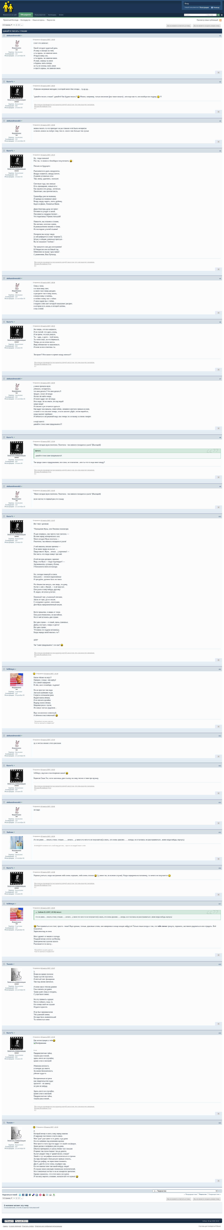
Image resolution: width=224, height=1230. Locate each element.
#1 (220, 36)
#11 (220, 669)
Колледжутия (25, 20)
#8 (220, 437)
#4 (220, 151)
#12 (220, 736)
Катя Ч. (10, 82)
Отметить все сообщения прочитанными (48, 1226)
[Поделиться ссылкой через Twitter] (20, 1195)
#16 (220, 868)
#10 (220, 516)
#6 (220, 322)
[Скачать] (54, 1195)
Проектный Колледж (10, 20)
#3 (220, 121)
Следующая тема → (215, 1194)
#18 (220, 964)
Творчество (51, 20)
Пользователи (40, 15)
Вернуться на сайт (10, 15)
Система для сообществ (207, 1226)
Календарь (52, 15)
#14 (220, 802)
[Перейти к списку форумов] (8, 6)
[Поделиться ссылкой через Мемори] (40, 1195)
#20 (220, 1123)
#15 (220, 832)
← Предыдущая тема (190, 1194)
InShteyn (11, 669)
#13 (220, 766)
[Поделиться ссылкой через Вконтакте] (37, 1195)
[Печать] (50, 1195)
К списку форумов (15, 1226)
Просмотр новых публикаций (207, 20)
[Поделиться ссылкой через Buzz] (30, 1195)
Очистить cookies (28, 1226)
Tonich (10, 964)
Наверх (5, 1226)
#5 (220, 278)
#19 (220, 1033)
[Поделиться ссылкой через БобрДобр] (44, 1195)
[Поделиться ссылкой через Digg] (27, 1195)
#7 (220, 379)
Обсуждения (26, 15)
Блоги (61, 15)
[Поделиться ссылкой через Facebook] (23, 1195)
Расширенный (221, 15)
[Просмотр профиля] (21, 35)
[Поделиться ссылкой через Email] (47, 1195)
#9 (220, 486)
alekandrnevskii (14, 35)
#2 (220, 82)
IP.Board (218, 1226)
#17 (220, 904)
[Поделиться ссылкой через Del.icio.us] (33, 1195)
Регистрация (204, 7)
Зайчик (10, 832)
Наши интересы (39, 20)
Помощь (216, 7)
